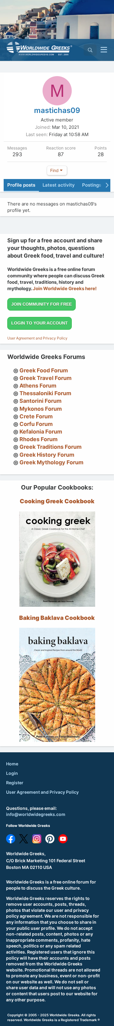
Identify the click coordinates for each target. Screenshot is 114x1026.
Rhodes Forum (38, 439)
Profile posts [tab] (21, 185)
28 (101, 154)
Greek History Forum (46, 455)
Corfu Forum (36, 424)
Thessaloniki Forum (45, 393)
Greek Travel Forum (45, 378)
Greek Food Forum (43, 370)
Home (12, 763)
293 (17, 154)
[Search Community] (90, 50)
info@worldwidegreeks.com (35, 814)
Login (12, 773)
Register (14, 782)
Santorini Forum (40, 401)
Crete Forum (36, 416)
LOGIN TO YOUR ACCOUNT (39, 323)
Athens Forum (37, 385)
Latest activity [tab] (59, 185)
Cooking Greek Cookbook (57, 501)
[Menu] (104, 50)
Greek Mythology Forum (51, 462)
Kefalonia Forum (40, 431)
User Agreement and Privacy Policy (37, 338)
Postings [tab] (91, 185)
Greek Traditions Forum (50, 447)
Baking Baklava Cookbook (57, 617)
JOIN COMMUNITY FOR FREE (41, 304)
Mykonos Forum (40, 409)
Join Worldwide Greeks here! (65, 288)
